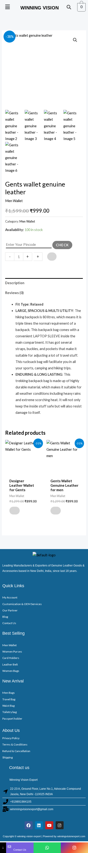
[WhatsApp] (47, 847)
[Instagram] (74, 847)
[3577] (52, 256)
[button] (7, 7)
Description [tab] (14, 283)
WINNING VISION (39, 7)
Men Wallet (14, 201)
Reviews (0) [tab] (14, 293)
